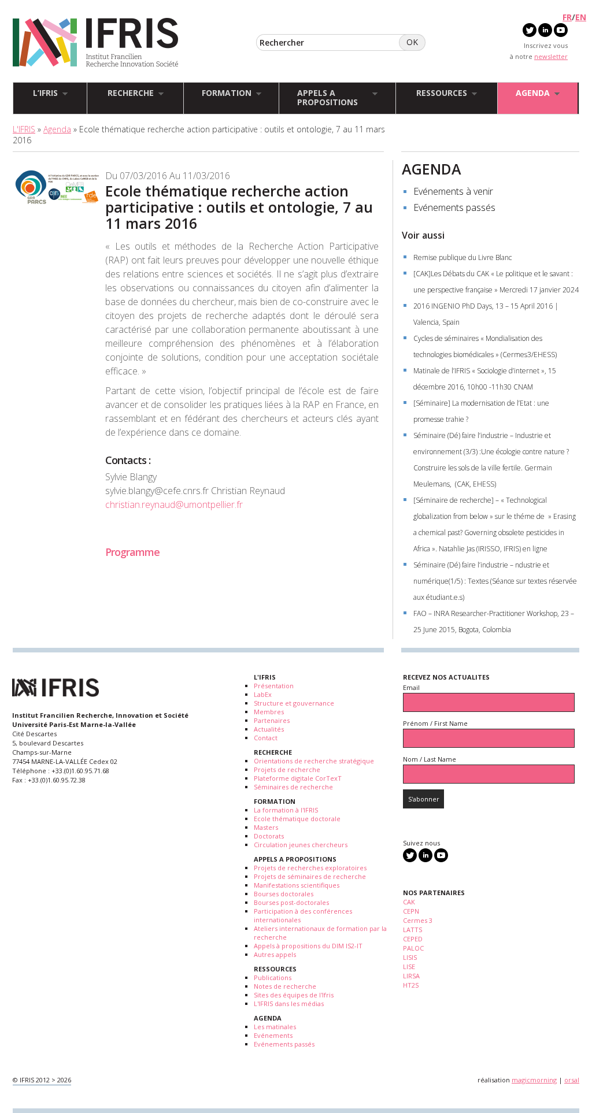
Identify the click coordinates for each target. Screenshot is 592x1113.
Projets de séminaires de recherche (310, 876)
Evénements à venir (453, 191)
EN (580, 17)
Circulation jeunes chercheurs (300, 844)
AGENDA (431, 169)
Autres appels (275, 954)
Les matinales (275, 1026)
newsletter (551, 56)
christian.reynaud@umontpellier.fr (174, 504)
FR (567, 17)
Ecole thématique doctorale (297, 818)
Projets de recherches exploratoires (310, 867)
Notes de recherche (285, 986)
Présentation (274, 685)
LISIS (410, 957)
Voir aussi (423, 235)
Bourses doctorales (283, 893)
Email (411, 687)
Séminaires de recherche (293, 786)
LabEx (263, 694)
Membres (269, 711)
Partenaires (272, 720)
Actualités (269, 729)
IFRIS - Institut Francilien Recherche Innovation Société (96, 43)
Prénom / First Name (435, 723)
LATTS (412, 929)
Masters (266, 827)
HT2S (411, 985)
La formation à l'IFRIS (286, 810)
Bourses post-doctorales (291, 902)
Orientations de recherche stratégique (314, 760)
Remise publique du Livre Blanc (462, 257)
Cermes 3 (417, 920)
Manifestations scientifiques (296, 885)
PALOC (413, 948)
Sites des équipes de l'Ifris (294, 994)
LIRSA (411, 975)
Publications (272, 977)
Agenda (57, 129)
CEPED (413, 938)
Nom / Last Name (429, 759)
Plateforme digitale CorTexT (298, 778)
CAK (409, 901)
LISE (409, 966)
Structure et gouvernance (294, 703)
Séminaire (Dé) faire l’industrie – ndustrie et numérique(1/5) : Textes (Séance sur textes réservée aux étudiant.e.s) (495, 581)
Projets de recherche (287, 769)
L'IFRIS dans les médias (289, 1003)
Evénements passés (454, 207)
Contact (266, 737)
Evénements (273, 1035)
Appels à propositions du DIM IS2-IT (308, 945)
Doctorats (269, 836)
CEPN (411, 911)
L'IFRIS (24, 129)
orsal (571, 1079)
